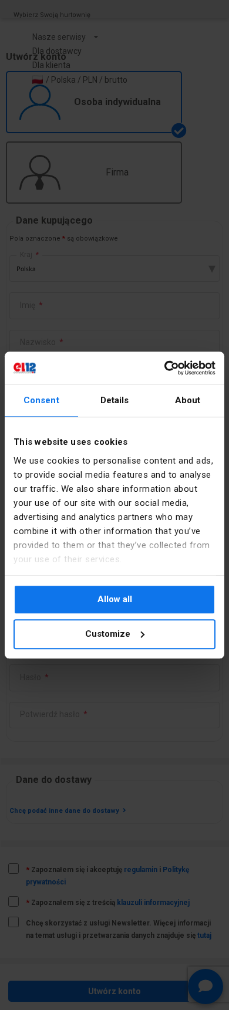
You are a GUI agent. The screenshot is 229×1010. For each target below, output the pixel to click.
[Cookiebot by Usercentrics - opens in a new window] (164, 368)
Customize (107, 634)
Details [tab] (114, 400)
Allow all (114, 599)
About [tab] (188, 400)
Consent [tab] (41, 400)
